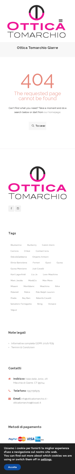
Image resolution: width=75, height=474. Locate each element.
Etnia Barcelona (19, 262)
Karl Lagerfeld (18, 274)
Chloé (27, 251)
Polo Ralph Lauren (45, 292)
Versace (52, 304)
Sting (39, 304)
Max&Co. (32, 280)
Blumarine (16, 245)
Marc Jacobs (17, 280)
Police (27, 292)
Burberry (31, 245)
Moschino (44, 286)
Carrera (15, 251)
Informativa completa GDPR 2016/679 (32, 343)
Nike (57, 286)
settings (46, 459)
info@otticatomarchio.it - (34, 398)
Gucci (48, 262)
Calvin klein (48, 245)
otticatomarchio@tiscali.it (27, 402)
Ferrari (36, 262)
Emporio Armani (40, 257)
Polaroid (15, 292)
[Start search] (32, 125)
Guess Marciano (19, 268)
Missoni (14, 286)
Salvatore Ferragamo (21, 304)
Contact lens (42, 251)
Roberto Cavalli (43, 298)
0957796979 (33, 390)
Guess (60, 262)
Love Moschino (50, 274)
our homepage (52, 112)
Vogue (14, 310)
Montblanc (29, 286)
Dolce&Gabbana (19, 257)
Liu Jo (34, 274)
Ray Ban (26, 298)
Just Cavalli (38, 268)
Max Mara (47, 280)
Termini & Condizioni (23, 347)
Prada (13, 298)
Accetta (12, 467)
